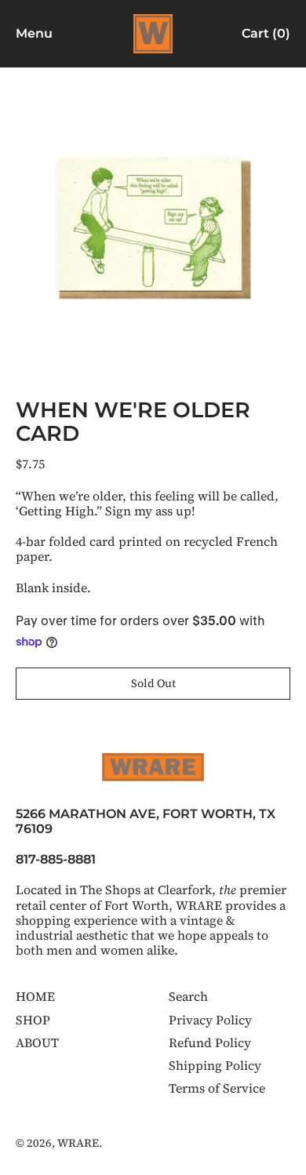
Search (188, 996)
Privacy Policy (210, 1019)
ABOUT (37, 1042)
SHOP (33, 1019)
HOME (35, 996)
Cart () (265, 36)
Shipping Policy (215, 1065)
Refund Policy (210, 1042)
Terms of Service (217, 1088)
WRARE (78, 1143)
